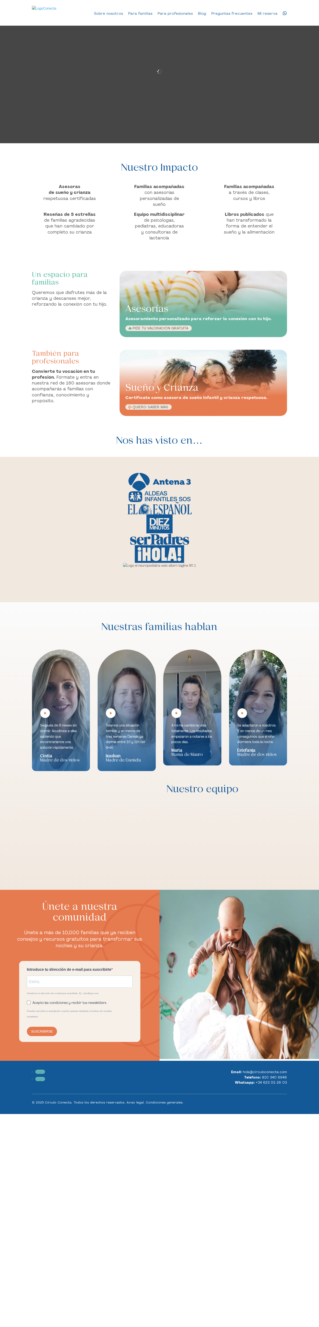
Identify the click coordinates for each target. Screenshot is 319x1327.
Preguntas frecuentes (231, 13)
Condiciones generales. (165, 1102)
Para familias (140, 13)
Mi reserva (268, 13)
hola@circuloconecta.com (265, 1072)
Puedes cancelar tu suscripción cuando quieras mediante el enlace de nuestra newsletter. (69, 1014)
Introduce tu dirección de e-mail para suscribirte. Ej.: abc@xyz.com (62, 993)
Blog (202, 13)
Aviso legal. (136, 1102)
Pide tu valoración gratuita (160, 328)
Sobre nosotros (108, 13)
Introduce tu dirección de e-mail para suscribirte (69, 969)
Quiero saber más (150, 407)
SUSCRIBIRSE (42, 1031)
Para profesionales (175, 13)
